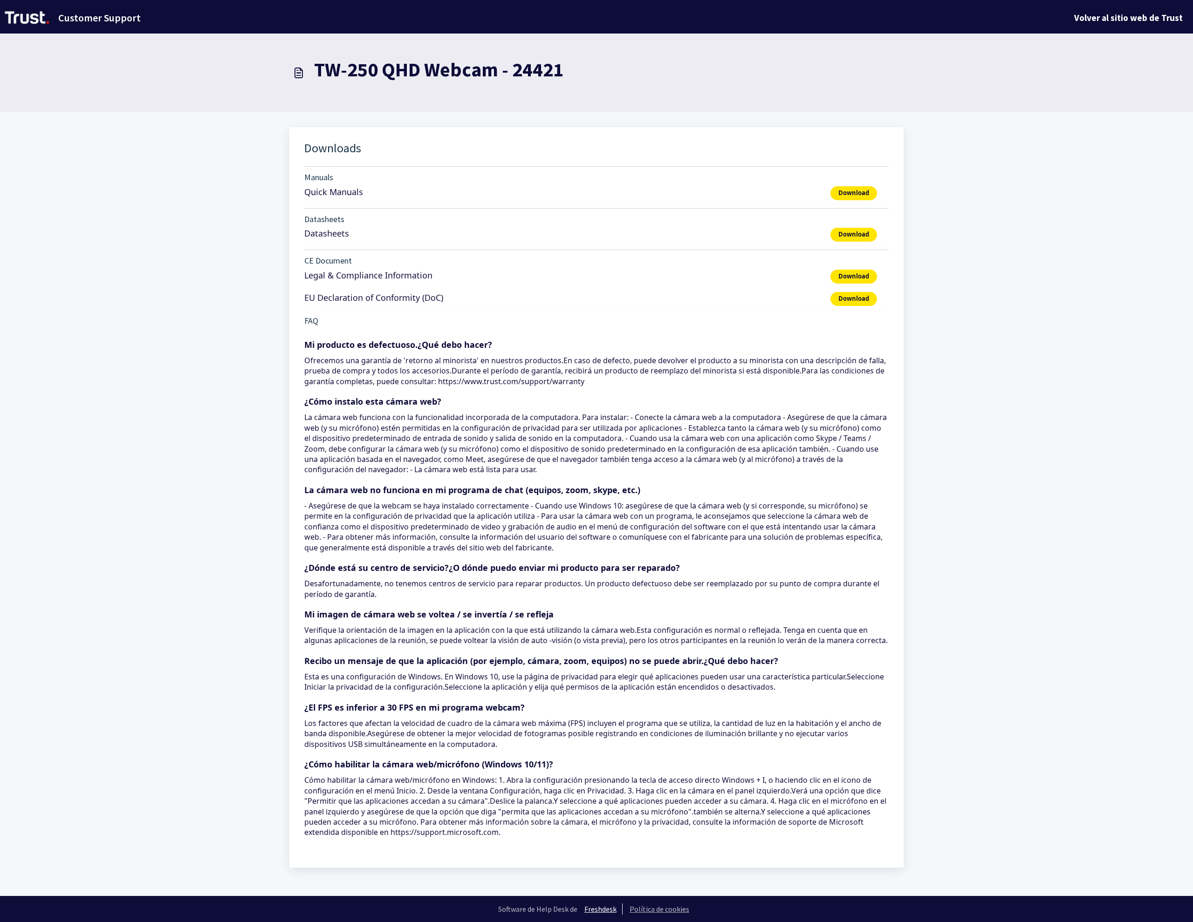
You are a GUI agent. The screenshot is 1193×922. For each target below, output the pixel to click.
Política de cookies (659, 909)
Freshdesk (600, 909)
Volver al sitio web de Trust (1128, 17)
